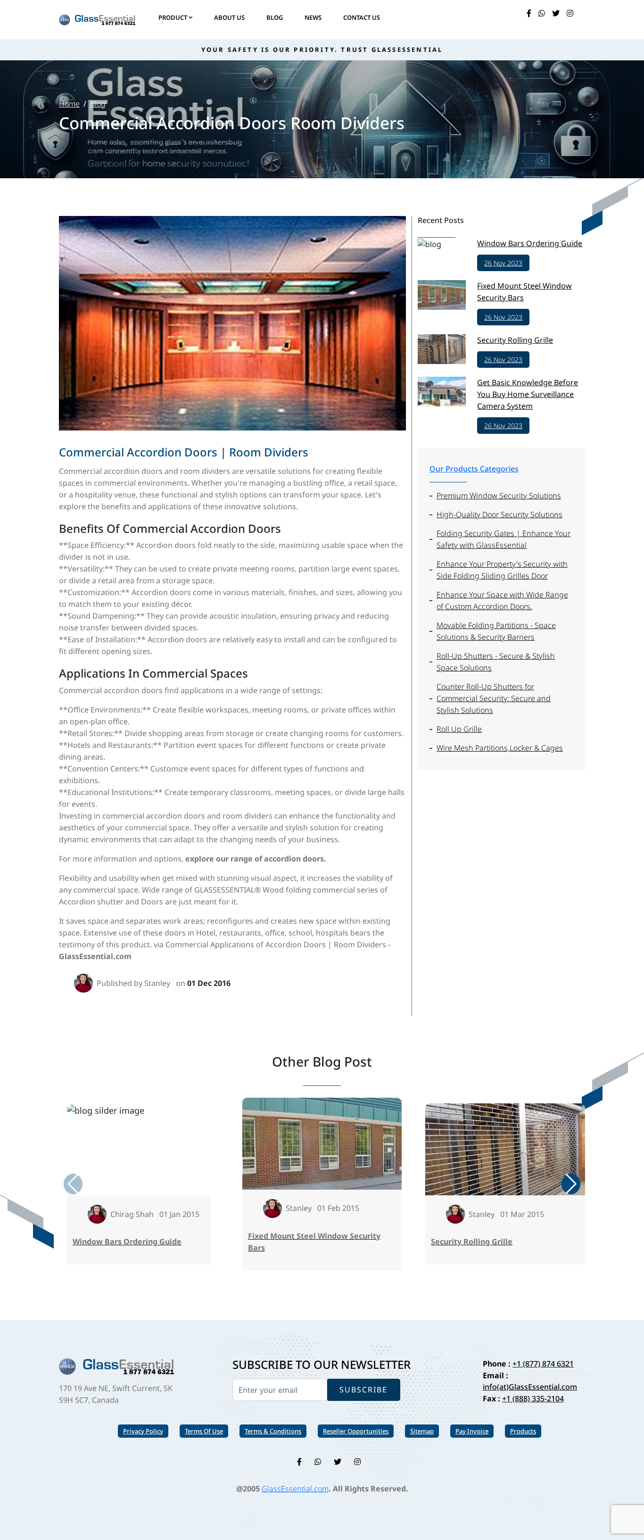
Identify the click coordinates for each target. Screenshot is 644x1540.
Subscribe (363, 1389)
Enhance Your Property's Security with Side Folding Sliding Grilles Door (502, 570)
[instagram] (570, 13)
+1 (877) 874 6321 (543, 1363)
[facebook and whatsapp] (541, 13)
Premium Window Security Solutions (499, 495)
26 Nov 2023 (503, 262)
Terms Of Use (204, 1431)
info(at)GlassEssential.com (530, 1387)
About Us (229, 17)
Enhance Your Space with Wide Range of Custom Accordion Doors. (502, 600)
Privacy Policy (143, 1431)
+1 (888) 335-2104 (533, 1398)
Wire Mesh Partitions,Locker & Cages (500, 748)
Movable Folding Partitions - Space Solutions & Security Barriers (496, 631)
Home (69, 104)
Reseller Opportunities (355, 1431)
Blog (274, 17)
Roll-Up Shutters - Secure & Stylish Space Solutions (496, 662)
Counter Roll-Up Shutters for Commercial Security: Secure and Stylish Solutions (494, 698)
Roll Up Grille (459, 729)
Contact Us (361, 17)
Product (173, 17)
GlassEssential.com (295, 1488)
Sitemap (422, 1431)
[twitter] (556, 13)
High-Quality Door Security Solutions (499, 514)
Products (523, 1431)
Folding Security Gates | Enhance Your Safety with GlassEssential (503, 539)
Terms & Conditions (273, 1431)
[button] (570, 1184)
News (313, 17)
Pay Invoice (471, 1431)
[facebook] (529, 13)
